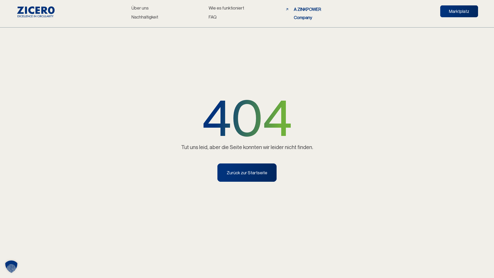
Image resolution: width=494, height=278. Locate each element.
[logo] (36, 11)
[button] (11, 266)
